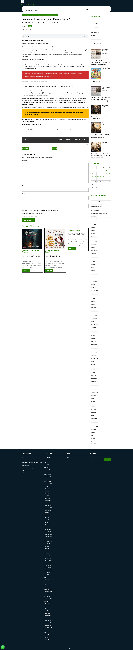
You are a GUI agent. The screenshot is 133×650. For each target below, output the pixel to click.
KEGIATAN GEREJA (71, 7)
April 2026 (93, 236)
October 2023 (93, 321)
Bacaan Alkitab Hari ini (31, 10)
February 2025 (94, 276)
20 (100, 179)
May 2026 (93, 233)
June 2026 (93, 230)
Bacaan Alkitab (94, 201)
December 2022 (94, 350)
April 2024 (93, 304)
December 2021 (94, 384)
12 (98, 176)
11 (95, 176)
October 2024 (93, 287)
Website (23, 202)
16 (109, 176)
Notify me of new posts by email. (30, 216)
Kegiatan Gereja (94, 210)
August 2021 (93, 395)
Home (26, 7)
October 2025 (93, 253)
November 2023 (94, 318)
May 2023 (93, 335)
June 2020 (93, 435)
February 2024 (94, 310)
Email (23, 193)
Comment (24, 160)
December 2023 (94, 315)
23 (109, 179)
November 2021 (94, 387)
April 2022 (93, 372)
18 (95, 179)
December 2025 (94, 247)
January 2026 (93, 244)
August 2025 (93, 258)
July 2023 (93, 330)
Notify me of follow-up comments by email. (32, 213)
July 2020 (93, 432)
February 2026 (94, 241)
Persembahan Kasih (43, 7)
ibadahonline (61, 7)
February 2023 (94, 344)
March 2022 (93, 375)
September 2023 (94, 324)
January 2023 (93, 347)
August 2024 (93, 293)
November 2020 (94, 421)
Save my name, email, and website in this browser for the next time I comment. (40, 210)
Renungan (32, 7)
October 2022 (93, 355)
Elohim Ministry (27, 4)
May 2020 (93, 438)
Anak (96, 28)
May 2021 (93, 404)
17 (92, 179)
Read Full (27, 271)
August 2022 (93, 361)
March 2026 (93, 239)
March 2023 (93, 341)
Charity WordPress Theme (62, 648)
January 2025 (93, 278)
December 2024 (94, 281)
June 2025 (93, 264)
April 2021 (93, 406)
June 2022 (93, 367)
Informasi (53, 7)
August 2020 (93, 429)
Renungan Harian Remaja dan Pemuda (99, 213)
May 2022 (93, 369)
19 (98, 179)
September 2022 (94, 358)
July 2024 (93, 295)
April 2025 (93, 270)
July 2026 (93, 227)
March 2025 (93, 273)
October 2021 (93, 389)
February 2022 (94, 378)
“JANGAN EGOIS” (74, 230)
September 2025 (94, 256)
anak (33, 15)
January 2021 (93, 415)
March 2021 (93, 409)
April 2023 (93, 338)
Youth (96, 26)
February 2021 (94, 412)
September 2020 (94, 426)
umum (92, 216)
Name (23, 185)
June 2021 (93, 401)
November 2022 (94, 352)
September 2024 (94, 290)
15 (106, 176)
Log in (68, 457)
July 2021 (93, 398)
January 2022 (93, 381)
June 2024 (93, 298)
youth (92, 219)
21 (103, 179)
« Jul (92, 190)
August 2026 (93, 224)
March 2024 (93, 307)
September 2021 (94, 392)
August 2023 (93, 327)
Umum (96, 23)
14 (103, 176)
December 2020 (94, 418)
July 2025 (93, 261)
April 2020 (93, 441)
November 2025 (94, 250)
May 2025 (93, 267)
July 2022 (93, 364)
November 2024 (94, 284)
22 (106, 179)
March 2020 (93, 443)
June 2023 (93, 332)
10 (92, 176)
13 (100, 176)
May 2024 (93, 301)
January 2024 (93, 313)
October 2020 (93, 423)
